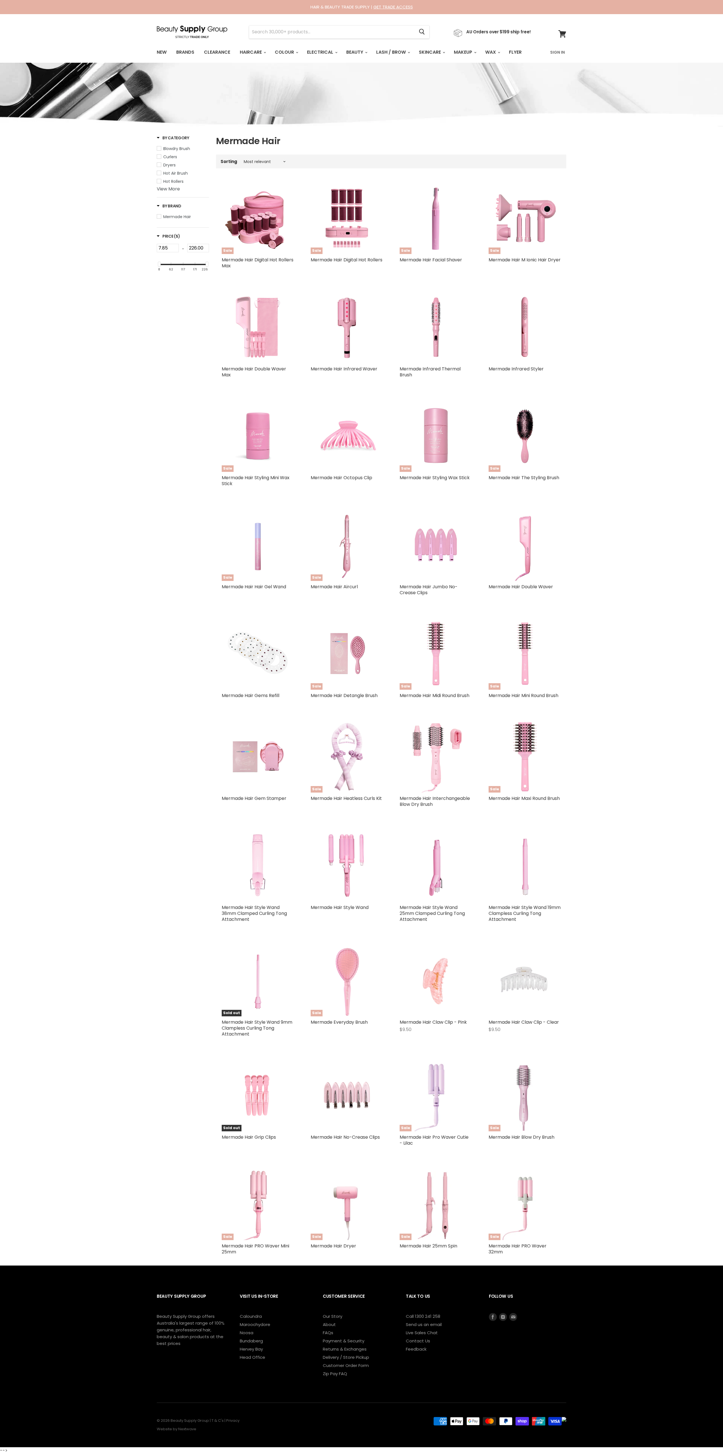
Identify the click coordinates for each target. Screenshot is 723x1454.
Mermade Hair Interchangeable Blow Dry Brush (435, 801)
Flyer (515, 52)
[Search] (421, 31)
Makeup (463, 52)
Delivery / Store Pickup (346, 1357)
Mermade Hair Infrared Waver (344, 369)
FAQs (328, 1333)
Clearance (217, 52)
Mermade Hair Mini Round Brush (523, 695)
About (329, 1324)
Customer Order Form (346, 1365)
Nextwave (187, 1429)
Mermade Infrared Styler (516, 369)
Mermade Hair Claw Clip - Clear (524, 1022)
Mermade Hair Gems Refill (250, 695)
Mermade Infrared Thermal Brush (430, 372)
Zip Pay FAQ (335, 1374)
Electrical (320, 52)
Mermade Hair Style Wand (340, 907)
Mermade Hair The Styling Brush (524, 477)
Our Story (332, 1316)
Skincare (430, 52)
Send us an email (424, 1324)
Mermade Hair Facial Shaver (431, 260)
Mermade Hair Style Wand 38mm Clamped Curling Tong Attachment (254, 913)
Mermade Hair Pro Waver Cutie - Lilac (434, 1140)
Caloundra (251, 1316)
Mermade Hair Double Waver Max (254, 372)
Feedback (416, 1349)
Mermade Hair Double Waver (521, 586)
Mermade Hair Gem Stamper (254, 798)
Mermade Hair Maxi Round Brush (524, 798)
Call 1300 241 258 (423, 1316)
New (162, 52)
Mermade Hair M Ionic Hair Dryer (525, 260)
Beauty (355, 52)
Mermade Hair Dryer (333, 1246)
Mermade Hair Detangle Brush (344, 695)
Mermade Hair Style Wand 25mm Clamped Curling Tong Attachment (432, 913)
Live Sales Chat (422, 1333)
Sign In (557, 52)
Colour (285, 52)
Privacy (232, 1420)
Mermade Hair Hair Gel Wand (254, 586)
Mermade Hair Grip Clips (249, 1137)
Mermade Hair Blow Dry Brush (521, 1137)
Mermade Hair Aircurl (334, 586)
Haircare (251, 52)
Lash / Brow (391, 52)
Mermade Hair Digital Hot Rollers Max (257, 263)
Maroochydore (255, 1324)
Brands (185, 52)
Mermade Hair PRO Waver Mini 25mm (255, 1249)
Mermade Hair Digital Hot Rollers (346, 260)
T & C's (218, 1420)
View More (168, 189)
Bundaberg (251, 1341)
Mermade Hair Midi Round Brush (434, 695)
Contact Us (418, 1341)
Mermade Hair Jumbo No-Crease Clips (429, 589)
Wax (491, 52)
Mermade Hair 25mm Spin (428, 1246)
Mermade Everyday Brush (339, 1022)
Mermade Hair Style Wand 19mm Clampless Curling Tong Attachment (525, 913)
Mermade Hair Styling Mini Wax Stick (255, 480)
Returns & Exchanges (345, 1349)
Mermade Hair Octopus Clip (341, 477)
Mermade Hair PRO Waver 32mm (517, 1249)
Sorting (229, 161)
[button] (173, 138)
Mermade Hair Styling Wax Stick (435, 477)
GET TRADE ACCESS (393, 7)
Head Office (252, 1357)
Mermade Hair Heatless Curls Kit (346, 798)
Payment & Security (343, 1341)
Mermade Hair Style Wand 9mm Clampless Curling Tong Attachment (257, 1028)
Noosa (246, 1333)
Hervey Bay (251, 1349)
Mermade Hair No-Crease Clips (345, 1137)
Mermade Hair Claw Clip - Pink (433, 1022)
